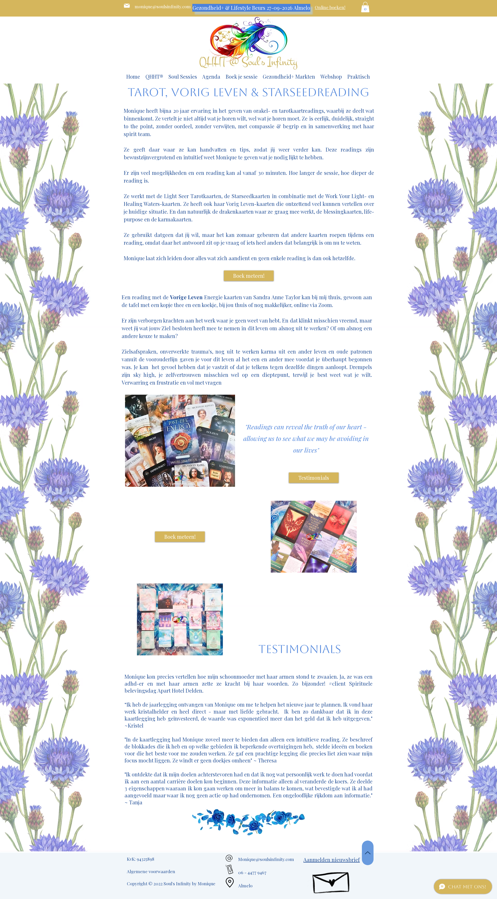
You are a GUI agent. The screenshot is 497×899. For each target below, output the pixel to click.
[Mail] (127, 6)
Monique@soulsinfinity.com (266, 859)
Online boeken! (330, 7)
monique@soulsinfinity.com (163, 6)
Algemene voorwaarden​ (151, 871)
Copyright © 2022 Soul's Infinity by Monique (171, 883)
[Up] (368, 853)
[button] (365, 7)
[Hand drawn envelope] (331, 879)
